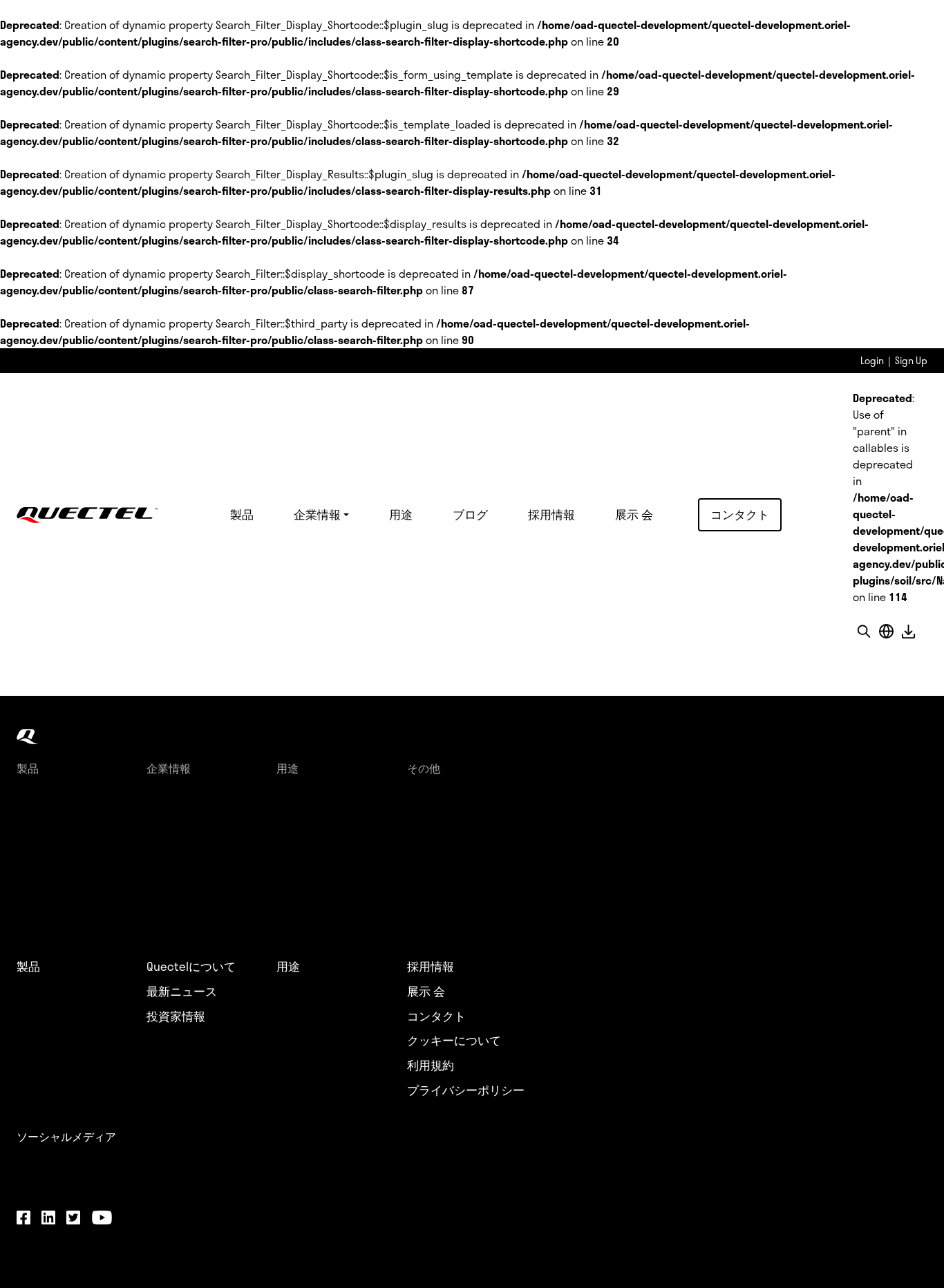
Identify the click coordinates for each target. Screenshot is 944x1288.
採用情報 (551, 514)
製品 (242, 514)
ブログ (470, 514)
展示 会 (634, 514)
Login (872, 360)
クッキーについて (454, 1040)
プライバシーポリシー (466, 1090)
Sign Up (911, 360)
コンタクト (739, 514)
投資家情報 (176, 1016)
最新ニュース (182, 991)
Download (908, 631)
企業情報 (317, 514)
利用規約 (430, 1065)
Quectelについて (191, 966)
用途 (401, 514)
